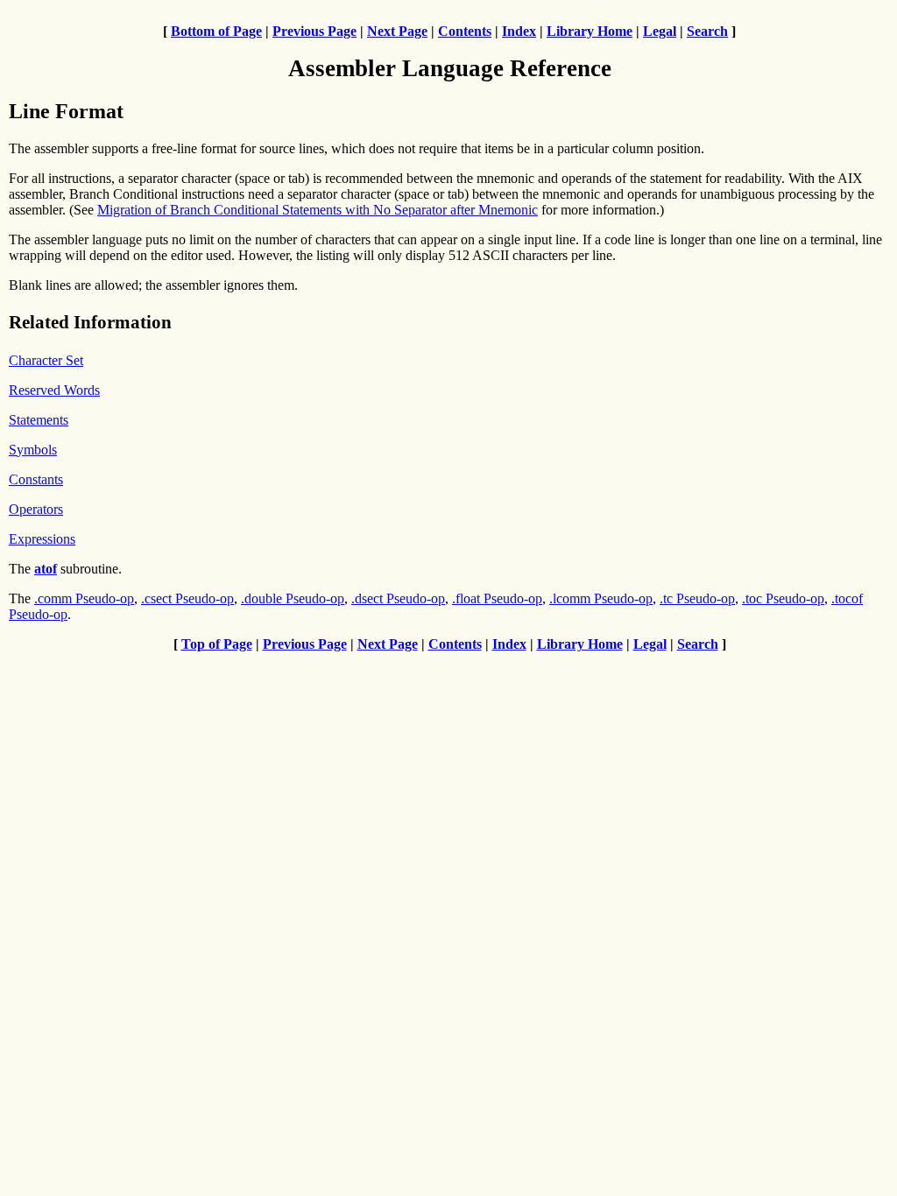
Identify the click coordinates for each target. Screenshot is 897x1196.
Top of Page (216, 644)
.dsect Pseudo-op (398, 598)
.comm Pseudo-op (84, 598)
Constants (36, 479)
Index (519, 31)
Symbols (33, 449)
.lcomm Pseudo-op (601, 598)
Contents (464, 31)
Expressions (42, 538)
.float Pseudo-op (497, 598)
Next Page (397, 31)
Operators (36, 509)
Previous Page (314, 31)
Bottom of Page (216, 31)
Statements (38, 419)
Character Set (46, 360)
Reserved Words (54, 390)
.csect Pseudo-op (187, 598)
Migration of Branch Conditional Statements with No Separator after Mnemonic (317, 209)
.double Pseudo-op (292, 598)
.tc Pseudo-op (697, 598)
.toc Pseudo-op (783, 598)
